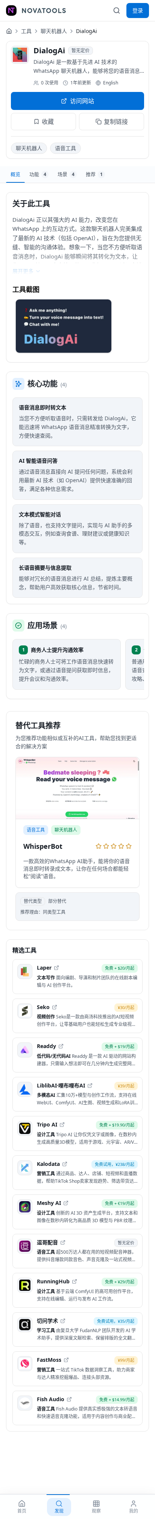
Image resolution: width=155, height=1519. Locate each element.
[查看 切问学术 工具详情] (77, 1330)
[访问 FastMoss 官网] (66, 1360)
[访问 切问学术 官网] (62, 1320)
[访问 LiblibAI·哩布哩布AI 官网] (90, 1085)
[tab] (15, 174)
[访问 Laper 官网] (56, 967)
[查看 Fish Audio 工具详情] (77, 1408)
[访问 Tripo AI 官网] (62, 1124)
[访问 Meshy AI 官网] (65, 1203)
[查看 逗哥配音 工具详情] (77, 1251)
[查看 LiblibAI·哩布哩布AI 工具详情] (77, 1094)
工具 (26, 31)
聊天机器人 (54, 31)
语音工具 (65, 148)
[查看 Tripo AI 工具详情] (77, 1133)
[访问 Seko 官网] (54, 1007)
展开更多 (22, 271)
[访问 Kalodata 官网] (64, 1164)
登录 (137, 10)
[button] (63, 326)
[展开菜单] (11, 10)
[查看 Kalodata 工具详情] (77, 1173)
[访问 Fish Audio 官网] (69, 1399)
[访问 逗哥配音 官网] (62, 1242)
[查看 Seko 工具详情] (77, 1016)
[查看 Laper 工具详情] (77, 977)
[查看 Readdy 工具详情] (77, 1055)
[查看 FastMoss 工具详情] (77, 1369)
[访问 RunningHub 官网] (74, 1281)
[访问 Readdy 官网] (61, 1046)
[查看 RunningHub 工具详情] (77, 1290)
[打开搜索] (116, 10)
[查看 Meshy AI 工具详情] (77, 1212)
